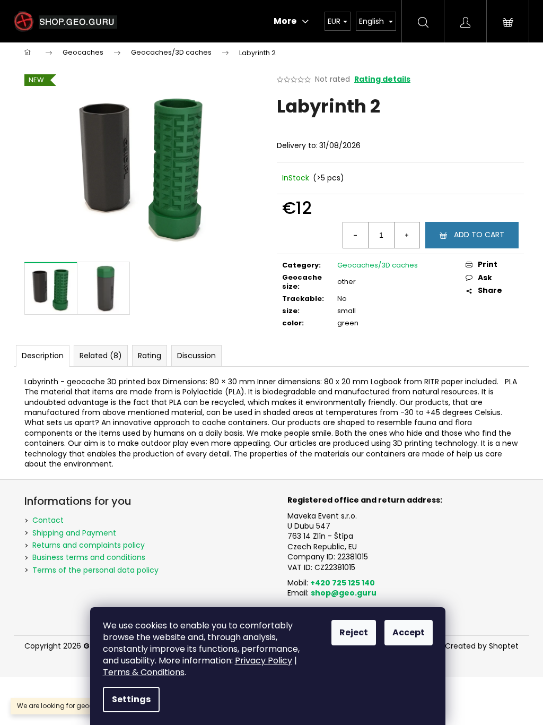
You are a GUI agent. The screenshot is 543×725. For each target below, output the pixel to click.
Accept (408, 632)
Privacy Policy (263, 660)
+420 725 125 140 (342, 583)
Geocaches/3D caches (377, 265)
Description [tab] (43, 355)
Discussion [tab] (196, 355)
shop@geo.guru (343, 593)
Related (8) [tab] (101, 355)
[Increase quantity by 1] (406, 235)
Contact (48, 520)
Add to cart (479, 234)
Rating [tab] (149, 355)
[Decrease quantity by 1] (356, 235)
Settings (131, 699)
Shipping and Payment (74, 533)
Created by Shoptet (482, 646)
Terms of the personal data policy (95, 570)
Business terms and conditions (88, 557)
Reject (353, 632)
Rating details (382, 79)
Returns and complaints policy (88, 545)
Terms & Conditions (144, 672)
